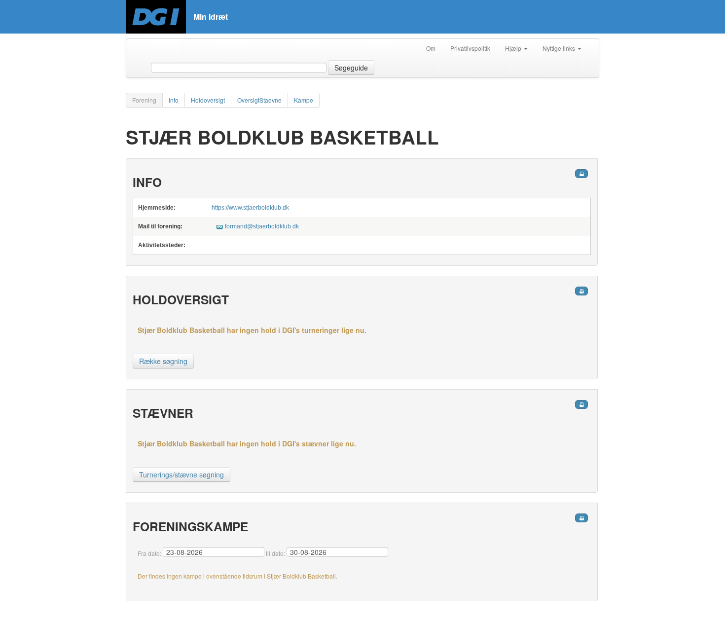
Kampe (303, 100)
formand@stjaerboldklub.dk (262, 226)
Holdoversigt (208, 100)
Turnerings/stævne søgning (181, 474)
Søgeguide (351, 68)
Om (430, 48)
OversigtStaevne (259, 100)
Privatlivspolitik (470, 48)
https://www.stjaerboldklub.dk (250, 207)
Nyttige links (560, 48)
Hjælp (514, 48)
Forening (144, 100)
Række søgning (163, 361)
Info (174, 100)
